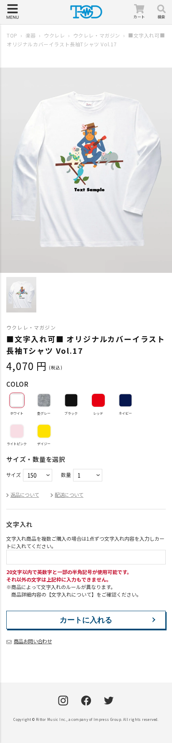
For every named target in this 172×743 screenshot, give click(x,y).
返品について (24, 494)
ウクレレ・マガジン (96, 35)
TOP (12, 35)
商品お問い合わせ (33, 641)
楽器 (30, 35)
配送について (69, 494)
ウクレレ (54, 35)
